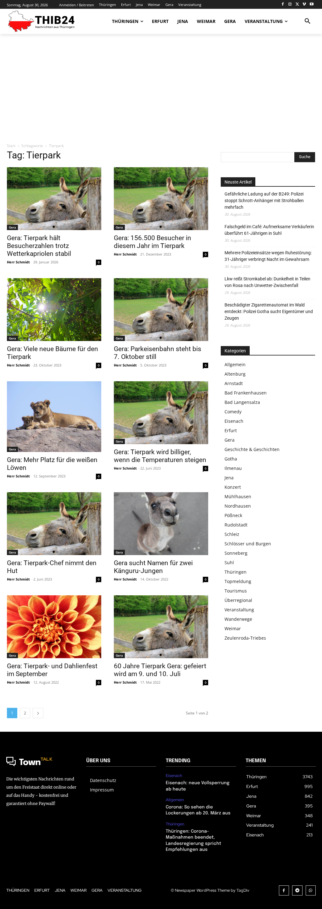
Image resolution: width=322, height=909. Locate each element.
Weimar (233, 628)
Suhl (229, 562)
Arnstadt (234, 383)
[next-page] (38, 713)
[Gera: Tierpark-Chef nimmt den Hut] (54, 523)
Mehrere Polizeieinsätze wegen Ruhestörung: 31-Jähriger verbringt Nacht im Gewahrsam (268, 256)
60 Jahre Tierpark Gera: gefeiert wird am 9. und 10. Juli (160, 670)
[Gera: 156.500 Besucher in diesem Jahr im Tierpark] (161, 198)
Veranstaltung (239, 610)
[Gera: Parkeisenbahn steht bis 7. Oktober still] (161, 309)
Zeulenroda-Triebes (245, 638)
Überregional (238, 600)
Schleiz (232, 534)
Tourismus (236, 591)
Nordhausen (238, 506)
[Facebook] (282, 4)
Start (11, 145)
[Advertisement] (161, 89)
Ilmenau (233, 468)
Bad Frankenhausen (246, 393)
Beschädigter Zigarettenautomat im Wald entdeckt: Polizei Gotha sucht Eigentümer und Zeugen (269, 311)
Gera (12, 227)
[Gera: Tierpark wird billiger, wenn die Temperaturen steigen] (161, 412)
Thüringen (236, 572)
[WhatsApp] (311, 890)
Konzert (233, 487)
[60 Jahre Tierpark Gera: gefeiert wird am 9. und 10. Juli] (161, 626)
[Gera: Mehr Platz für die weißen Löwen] (54, 416)
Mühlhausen (238, 496)
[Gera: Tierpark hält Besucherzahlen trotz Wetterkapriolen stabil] (54, 198)
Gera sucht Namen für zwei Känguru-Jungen (153, 567)
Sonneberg (236, 553)
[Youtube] (311, 4)
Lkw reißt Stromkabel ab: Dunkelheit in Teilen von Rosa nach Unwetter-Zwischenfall (267, 282)
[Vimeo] (304, 4)
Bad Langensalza (242, 402)
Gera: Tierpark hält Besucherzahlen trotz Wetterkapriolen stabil (39, 245)
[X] (297, 4)
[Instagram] (290, 4)
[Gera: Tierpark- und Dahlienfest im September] (54, 626)
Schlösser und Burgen (248, 544)
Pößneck (233, 515)
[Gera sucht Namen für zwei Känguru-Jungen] (161, 523)
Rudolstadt (236, 525)
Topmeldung (238, 581)
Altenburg (235, 374)
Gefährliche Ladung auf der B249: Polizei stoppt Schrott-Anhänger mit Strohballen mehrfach (264, 200)
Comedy (233, 412)
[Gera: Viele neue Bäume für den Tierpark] (54, 309)
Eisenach (234, 421)
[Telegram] (297, 890)
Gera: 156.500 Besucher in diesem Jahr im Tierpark (152, 242)
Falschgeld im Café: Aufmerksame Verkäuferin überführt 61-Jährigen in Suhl (269, 230)
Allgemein (235, 364)
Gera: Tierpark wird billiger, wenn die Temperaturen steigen (160, 456)
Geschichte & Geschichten (252, 449)
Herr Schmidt (18, 262)
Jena (229, 478)
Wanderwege (238, 619)
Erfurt (231, 430)
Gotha (231, 459)
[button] (307, 21)
